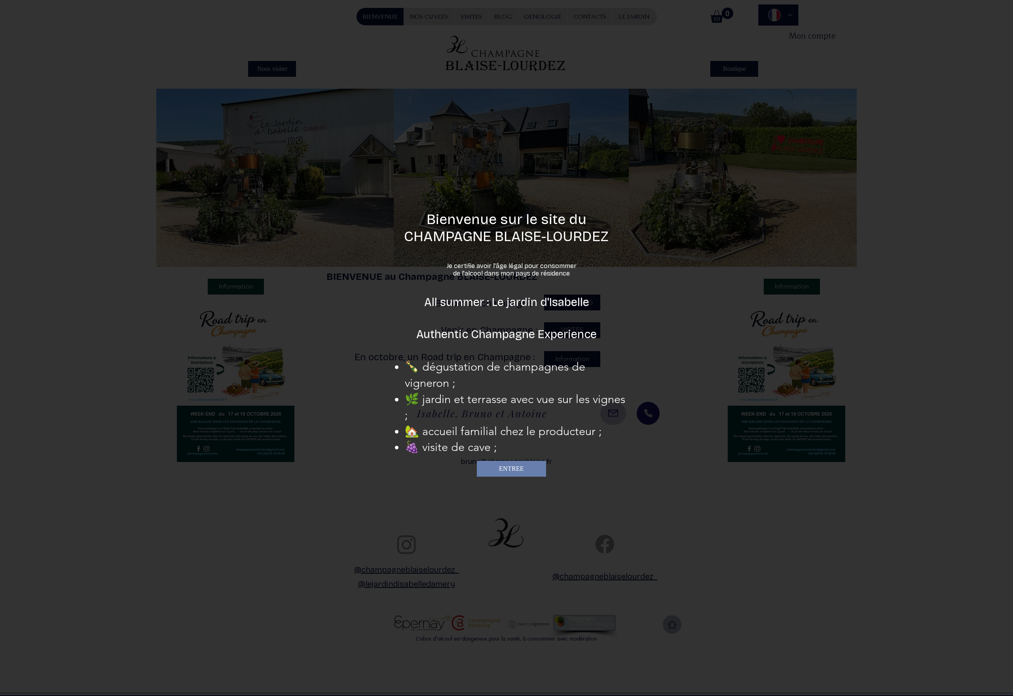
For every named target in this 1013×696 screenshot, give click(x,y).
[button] (511, 469)
